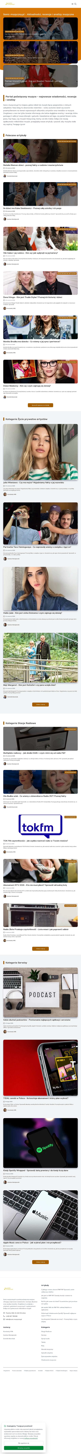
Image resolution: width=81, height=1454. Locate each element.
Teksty (43, 1342)
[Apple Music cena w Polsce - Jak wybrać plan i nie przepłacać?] (40, 1215)
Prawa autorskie (17, 1370)
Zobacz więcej (40, 704)
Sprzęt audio (45, 1338)
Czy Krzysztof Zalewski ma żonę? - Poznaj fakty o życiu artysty (25, 58)
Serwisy (43, 1335)
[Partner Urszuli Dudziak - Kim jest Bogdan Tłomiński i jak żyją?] (40, 76)
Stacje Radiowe (46, 1331)
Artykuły (45, 1285)
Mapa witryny (73, 1370)
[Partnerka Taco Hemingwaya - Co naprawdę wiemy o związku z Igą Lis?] (40, 523)
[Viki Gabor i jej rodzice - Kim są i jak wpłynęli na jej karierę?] (40, 239)
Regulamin (7, 1370)
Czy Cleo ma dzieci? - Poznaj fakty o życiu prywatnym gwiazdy (25, 34)
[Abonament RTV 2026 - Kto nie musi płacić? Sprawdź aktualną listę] (40, 871)
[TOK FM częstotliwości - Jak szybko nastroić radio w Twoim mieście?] (40, 826)
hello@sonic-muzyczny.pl (14, 1319)
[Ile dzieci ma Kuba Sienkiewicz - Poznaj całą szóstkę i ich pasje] (40, 194)
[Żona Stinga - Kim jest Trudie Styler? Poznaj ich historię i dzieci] (40, 283)
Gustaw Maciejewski (13, 558)
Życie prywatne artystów (49, 1356)
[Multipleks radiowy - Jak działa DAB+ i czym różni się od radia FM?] (40, 739)
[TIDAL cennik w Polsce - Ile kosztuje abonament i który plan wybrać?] (40, 1068)
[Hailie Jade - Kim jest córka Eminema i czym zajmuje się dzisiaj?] (40, 588)
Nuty (42, 1346)
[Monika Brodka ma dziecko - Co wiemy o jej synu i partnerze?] (40, 327)
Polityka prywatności (30, 1370)
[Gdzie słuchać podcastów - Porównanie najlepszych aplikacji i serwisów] (40, 992)
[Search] (75, 4)
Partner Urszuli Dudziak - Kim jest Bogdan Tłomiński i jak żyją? (34, 81)
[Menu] (72, 4)
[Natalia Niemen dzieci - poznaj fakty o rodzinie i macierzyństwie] (40, 151)
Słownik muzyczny (47, 1349)
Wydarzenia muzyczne (48, 1360)
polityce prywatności (31, 1438)
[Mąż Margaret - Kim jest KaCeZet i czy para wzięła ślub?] (40, 657)
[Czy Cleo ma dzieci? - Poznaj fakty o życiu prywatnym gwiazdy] (40, 28)
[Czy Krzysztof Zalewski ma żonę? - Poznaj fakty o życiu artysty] (40, 52)
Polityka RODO (49, 1370)
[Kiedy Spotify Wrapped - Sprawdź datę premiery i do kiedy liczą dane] (40, 1143)
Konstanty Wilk (12, 494)
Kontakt (40, 1370)
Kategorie (45, 1327)
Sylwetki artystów (47, 1353)
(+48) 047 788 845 (11, 1316)
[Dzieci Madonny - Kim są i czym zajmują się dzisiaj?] (40, 371)
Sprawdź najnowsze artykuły (40, 405)
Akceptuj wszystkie (24, 1448)
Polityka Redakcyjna (61, 1370)
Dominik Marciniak (13, 697)
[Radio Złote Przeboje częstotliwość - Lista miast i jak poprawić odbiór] (40, 915)
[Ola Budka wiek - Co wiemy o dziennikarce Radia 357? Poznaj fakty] (40, 782)
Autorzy (6, 1327)
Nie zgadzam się (23, 1443)
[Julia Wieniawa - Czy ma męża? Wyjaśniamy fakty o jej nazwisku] (40, 452)
